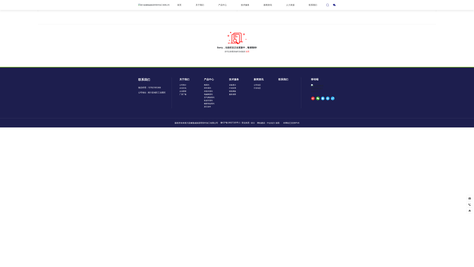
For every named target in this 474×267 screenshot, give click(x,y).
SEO (253, 123)
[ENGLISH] (334, 5)
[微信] (318, 98)
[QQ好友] (323, 98)
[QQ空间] (328, 98)
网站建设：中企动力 (266, 123)
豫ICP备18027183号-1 (230, 123)
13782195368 (154, 87)
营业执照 (245, 123)
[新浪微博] (313, 98)
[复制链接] (333, 98)
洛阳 (278, 123)
